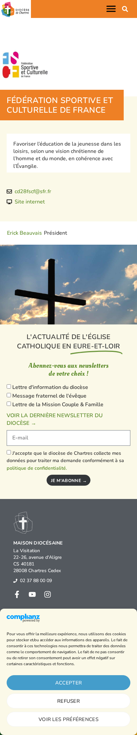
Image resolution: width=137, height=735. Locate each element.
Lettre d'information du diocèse (50, 387)
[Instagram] (47, 594)
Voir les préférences (68, 719)
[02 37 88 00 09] (15, 581)
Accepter (68, 682)
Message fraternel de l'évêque (49, 396)
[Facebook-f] (17, 594)
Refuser (68, 701)
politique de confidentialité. (37, 468)
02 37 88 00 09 (36, 580)
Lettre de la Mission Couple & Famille (57, 404)
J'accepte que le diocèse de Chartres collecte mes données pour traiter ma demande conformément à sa (65, 460)
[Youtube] (32, 594)
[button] (112, 9)
